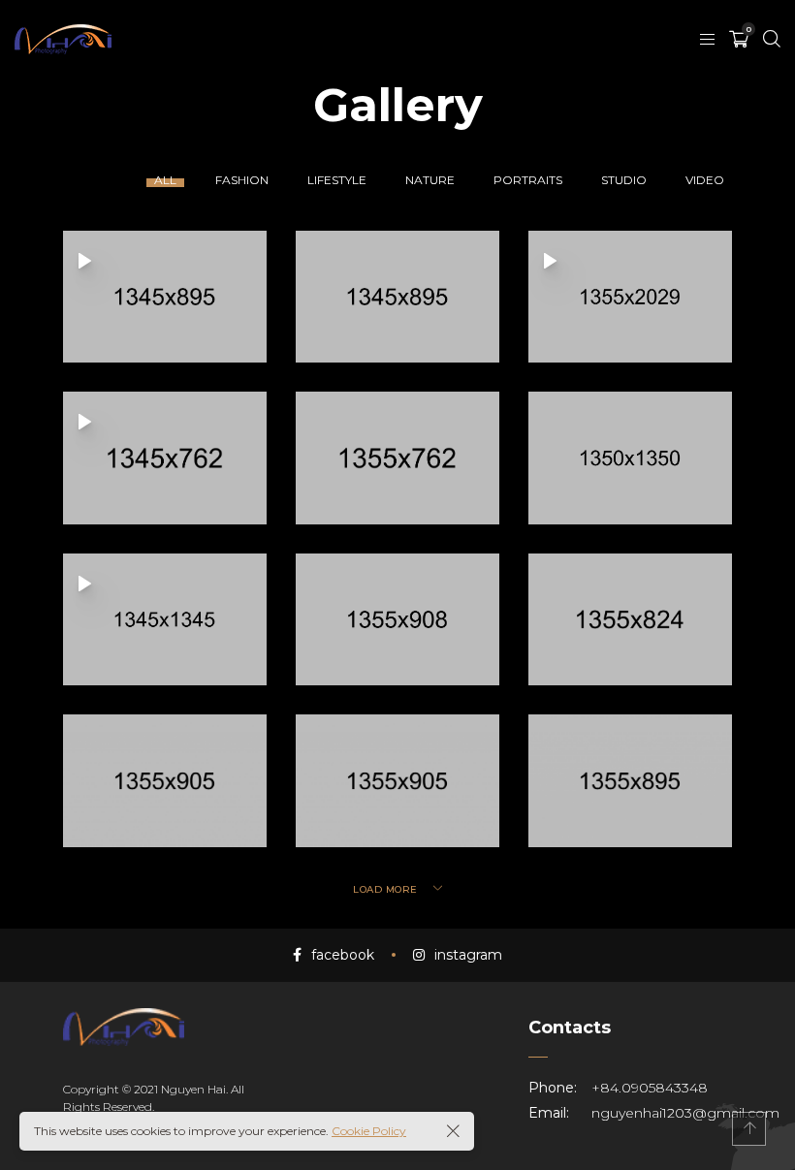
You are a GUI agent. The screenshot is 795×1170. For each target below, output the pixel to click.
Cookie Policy (369, 1130)
